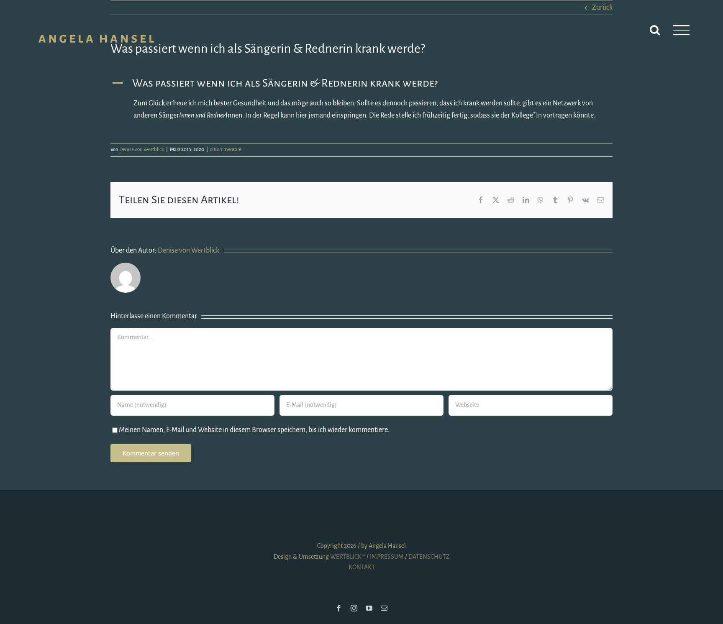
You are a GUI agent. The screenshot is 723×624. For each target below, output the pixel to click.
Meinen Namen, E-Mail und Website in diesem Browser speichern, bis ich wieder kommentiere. (254, 430)
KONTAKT (362, 567)
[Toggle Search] (655, 29)
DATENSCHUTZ (428, 556)
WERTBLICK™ (347, 556)
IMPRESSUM (387, 556)
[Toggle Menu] (681, 30)
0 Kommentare (225, 149)
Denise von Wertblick (141, 149)
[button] (361, 83)
